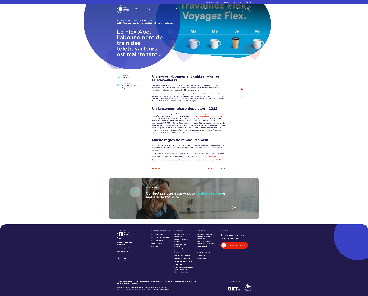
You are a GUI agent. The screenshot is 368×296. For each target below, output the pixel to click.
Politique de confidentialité (139, 287)
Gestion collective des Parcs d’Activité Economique (182, 251)
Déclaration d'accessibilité (158, 287)
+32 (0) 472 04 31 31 (124, 248)
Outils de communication (160, 237)
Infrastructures (156, 243)
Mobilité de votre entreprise (142, 9)
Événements (237, 2)
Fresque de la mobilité (182, 258)
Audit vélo (178, 264)
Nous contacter (236, 9)
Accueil (120, 20)
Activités (154, 246)
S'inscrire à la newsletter (236, 245)
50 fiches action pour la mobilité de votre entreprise (205, 236)
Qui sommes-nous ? (212, 2)
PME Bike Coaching (181, 272)
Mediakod (166, 289)
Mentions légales (122, 287)
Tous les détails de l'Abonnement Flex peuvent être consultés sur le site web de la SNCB (186, 160)
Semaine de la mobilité (182, 255)
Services (164, 9)
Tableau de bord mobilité (183, 261)
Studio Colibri (157, 289)
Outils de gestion (143, 20)
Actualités (226, 2)
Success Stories (202, 246)
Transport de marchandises (186, 9)
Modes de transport (158, 240)
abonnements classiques (207, 156)
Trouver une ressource (213, 9)
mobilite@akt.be (123, 251)
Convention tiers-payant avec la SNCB (207, 116)
